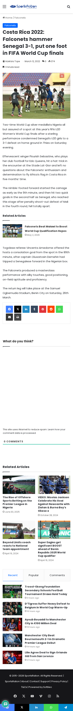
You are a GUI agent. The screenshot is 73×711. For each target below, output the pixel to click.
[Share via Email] (9, 317)
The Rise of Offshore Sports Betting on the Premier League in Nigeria (17, 502)
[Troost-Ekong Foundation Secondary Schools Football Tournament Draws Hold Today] (12, 591)
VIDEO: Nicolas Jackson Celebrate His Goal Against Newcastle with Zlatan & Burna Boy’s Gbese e (54, 504)
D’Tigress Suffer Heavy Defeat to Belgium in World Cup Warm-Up (47, 605)
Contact (34, 681)
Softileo (47, 687)
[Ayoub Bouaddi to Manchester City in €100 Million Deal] (12, 624)
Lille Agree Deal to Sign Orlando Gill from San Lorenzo (46, 654)
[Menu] (4, 8)
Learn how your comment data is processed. (34, 431)
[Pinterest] (42, 309)
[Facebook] (9, 309)
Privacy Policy (59, 681)
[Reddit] (51, 309)
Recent (13, 575)
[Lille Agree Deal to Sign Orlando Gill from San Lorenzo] (12, 657)
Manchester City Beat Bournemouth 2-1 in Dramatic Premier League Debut (45, 639)
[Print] (17, 317)
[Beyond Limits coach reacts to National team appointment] (19, 530)
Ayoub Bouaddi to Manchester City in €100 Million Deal (45, 621)
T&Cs (24, 687)
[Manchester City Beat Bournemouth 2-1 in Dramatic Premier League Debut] (12, 640)
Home (8, 17)
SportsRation (12, 681)
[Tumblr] (34, 309)
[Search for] (68, 8)
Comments (57, 575)
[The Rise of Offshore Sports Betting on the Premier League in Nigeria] (19, 485)
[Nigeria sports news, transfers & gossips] (23, 6)
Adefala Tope (12, 61)
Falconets (20, 17)
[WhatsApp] (59, 309)
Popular (34, 575)
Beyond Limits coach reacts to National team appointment (17, 546)
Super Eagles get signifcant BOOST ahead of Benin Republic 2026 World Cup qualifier (51, 549)
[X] (17, 309)
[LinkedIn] (26, 309)
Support (45, 681)
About (24, 681)
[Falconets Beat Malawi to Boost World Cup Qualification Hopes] (12, 231)
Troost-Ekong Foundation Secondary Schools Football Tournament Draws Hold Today (46, 590)
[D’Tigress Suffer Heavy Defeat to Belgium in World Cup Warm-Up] (12, 608)
